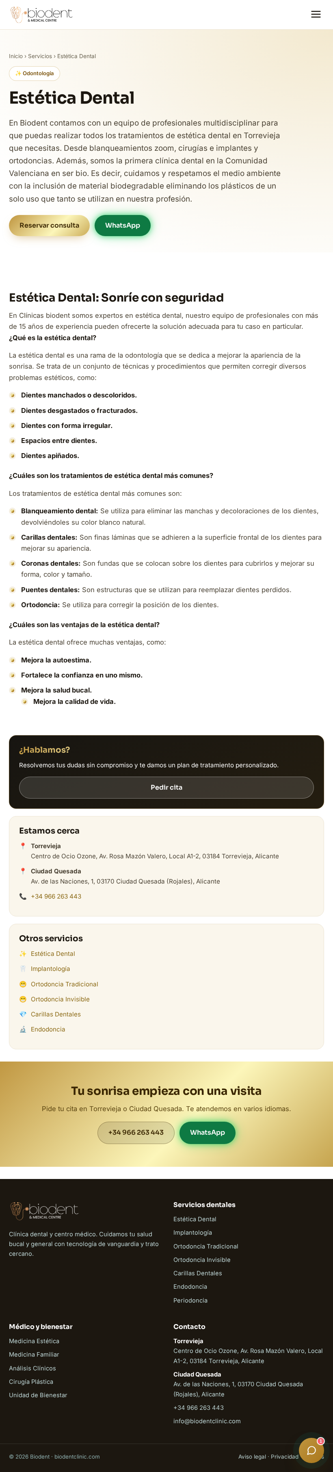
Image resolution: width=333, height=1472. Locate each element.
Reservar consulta (49, 225)
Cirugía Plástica (31, 1381)
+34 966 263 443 (56, 896)
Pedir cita (166, 787)
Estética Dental (53, 953)
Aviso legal (252, 1456)
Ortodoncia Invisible (60, 999)
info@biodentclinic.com (207, 1421)
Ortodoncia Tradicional (64, 984)
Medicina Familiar (34, 1354)
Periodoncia (190, 1300)
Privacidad (284, 1456)
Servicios (40, 56)
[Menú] (316, 15)
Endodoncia (48, 1029)
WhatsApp (122, 225)
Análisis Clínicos (32, 1368)
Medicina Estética (34, 1341)
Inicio (16, 56)
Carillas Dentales (56, 1014)
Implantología (50, 969)
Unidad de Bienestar (38, 1395)
